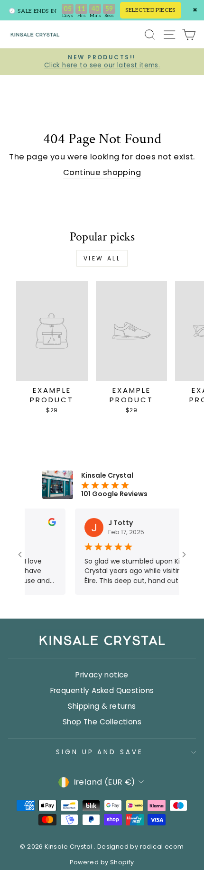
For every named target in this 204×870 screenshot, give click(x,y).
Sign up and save (100, 752)
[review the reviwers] (46, 523)
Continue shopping (102, 172)
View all (102, 258)
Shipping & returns (102, 706)
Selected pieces (150, 10)
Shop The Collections (102, 722)
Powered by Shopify (102, 862)
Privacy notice (102, 675)
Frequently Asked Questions (102, 690)
